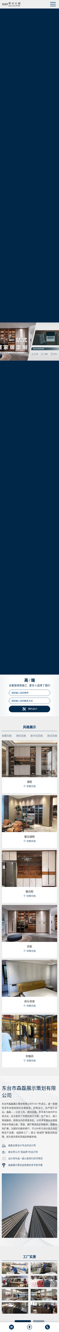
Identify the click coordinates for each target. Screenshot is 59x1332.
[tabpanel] (29, 1288)
